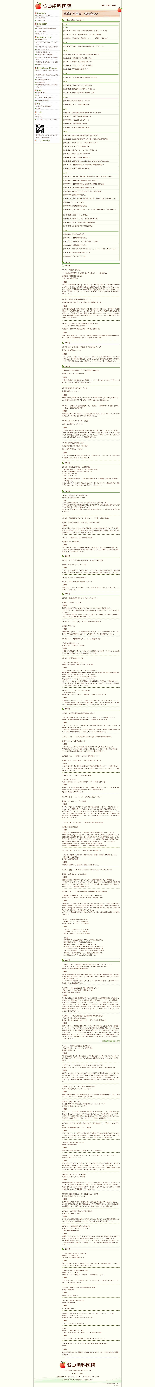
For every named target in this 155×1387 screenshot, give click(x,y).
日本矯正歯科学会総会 (79, 238)
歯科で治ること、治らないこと (47, 68)
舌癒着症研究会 (40, 92)
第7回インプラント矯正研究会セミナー (85, 143)
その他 (39, 112)
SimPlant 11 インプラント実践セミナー (85, 150)
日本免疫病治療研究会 (42, 100)
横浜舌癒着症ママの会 (79, 123)
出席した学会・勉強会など (43, 106)
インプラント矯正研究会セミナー (45, 98)
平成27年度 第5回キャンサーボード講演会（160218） (90, 38)
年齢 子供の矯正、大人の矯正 (44, 54)
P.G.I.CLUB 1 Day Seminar (81, 101)
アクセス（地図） (41, 31)
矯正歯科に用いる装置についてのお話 (47, 62)
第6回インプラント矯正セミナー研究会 (85, 218)
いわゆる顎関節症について (43, 79)
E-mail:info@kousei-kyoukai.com (80, 679)
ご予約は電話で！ (41, 18)
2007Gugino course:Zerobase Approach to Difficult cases (90, 161)
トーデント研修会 (78, 202)
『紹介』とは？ (40, 20)
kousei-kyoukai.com (91, 683)
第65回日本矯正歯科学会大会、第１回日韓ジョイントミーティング (94, 198)
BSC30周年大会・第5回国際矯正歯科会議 (85, 54)
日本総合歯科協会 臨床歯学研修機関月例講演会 (88, 165)
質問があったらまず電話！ (43, 15)
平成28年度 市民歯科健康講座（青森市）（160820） (90, 31)
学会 (38, 104)
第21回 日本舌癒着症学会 (81, 104)
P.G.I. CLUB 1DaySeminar (80, 146)
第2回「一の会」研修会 (80, 215)
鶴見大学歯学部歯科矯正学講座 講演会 (85, 135)
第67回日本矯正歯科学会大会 (81, 116)
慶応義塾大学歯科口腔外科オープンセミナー (86, 112)
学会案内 (38, 108)
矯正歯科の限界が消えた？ (43, 52)
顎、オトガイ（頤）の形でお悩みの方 (47, 47)
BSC (37, 95)
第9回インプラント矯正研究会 (82, 85)
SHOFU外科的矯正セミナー (81, 252)
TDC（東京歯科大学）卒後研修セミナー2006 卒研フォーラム (92, 176)
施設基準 (38, 26)
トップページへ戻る (43, 140)
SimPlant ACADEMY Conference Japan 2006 (86, 191)
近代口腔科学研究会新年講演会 (82, 226)
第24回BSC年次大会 (79, 195)
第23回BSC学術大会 (79, 234)
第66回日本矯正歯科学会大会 (81, 154)
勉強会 (39, 90)
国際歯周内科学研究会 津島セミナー (84, 89)
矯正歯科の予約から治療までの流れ (46, 28)
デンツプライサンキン (79, 256)
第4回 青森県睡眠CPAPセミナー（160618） (87, 34)
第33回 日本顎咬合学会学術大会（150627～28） (88, 46)
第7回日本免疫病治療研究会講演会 (83, 222)
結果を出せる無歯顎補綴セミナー (83, 62)
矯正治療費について (42, 39)
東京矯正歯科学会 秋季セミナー (83, 187)
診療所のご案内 (42, 24)
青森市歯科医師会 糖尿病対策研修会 (84, 77)
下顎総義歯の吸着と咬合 (80, 69)
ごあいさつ (39, 114)
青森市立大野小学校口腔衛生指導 (83, 92)
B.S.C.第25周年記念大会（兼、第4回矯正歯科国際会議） (90, 139)
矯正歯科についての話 (44, 37)
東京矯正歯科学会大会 (79, 206)
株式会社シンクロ (117, 1385)
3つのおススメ (42, 13)
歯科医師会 (39, 117)
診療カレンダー (40, 34)
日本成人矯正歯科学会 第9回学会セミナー (86, 180)
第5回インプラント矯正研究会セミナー (85, 241)
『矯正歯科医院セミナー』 (81, 120)
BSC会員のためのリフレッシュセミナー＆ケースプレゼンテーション (94, 249)
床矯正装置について (42, 64)
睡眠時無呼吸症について (43, 82)
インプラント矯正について (43, 49)
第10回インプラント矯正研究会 (82, 65)
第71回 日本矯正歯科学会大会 (82, 58)
